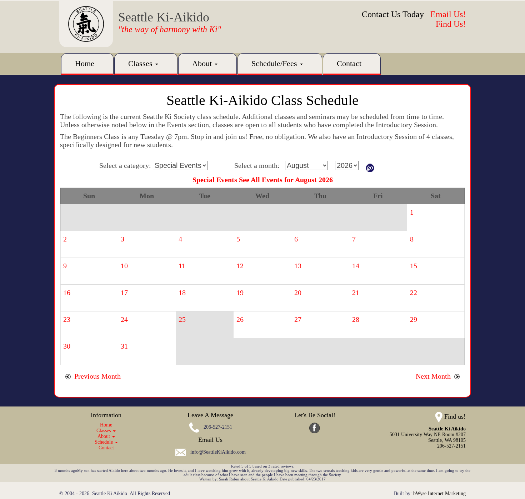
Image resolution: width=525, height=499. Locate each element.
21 (355, 292)
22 (413, 292)
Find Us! (451, 24)
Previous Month (96, 376)
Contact (349, 63)
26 (240, 319)
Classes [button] (141, 63)
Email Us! (448, 14)
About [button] (203, 63)
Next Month (435, 376)
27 (297, 319)
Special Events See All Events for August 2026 (262, 180)
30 (66, 346)
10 (124, 266)
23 (66, 319)
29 (413, 319)
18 (182, 292)
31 (124, 346)
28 (355, 319)
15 (413, 266)
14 (355, 266)
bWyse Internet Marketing (439, 493)
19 (240, 292)
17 (124, 292)
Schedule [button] (104, 442)
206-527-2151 (218, 427)
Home (84, 63)
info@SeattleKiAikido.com (218, 452)
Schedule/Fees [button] (275, 63)
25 (182, 319)
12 (240, 266)
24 (124, 319)
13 (297, 266)
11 (182, 266)
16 (66, 292)
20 (297, 292)
